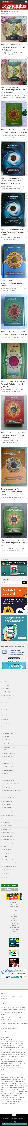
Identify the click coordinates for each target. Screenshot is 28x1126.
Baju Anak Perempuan (9, 863)
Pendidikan (5, 829)
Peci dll (5, 873)
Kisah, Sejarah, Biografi (9, 783)
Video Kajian (7, 804)
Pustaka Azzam (5, 1099)
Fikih (25, 1085)
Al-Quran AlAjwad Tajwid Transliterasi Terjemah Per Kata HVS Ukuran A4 (13, 47)
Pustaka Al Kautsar (7, 1097)
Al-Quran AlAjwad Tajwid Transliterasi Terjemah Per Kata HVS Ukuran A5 (13, 89)
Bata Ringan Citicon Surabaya (9, 1032)
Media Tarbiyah (15, 1091)
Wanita (8, 1103)
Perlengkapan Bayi (7, 836)
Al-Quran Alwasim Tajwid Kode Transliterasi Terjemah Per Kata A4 (13, 542)
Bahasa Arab (7, 756)
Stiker (3, 877)
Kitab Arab (4, 723)
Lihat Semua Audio (7, 733)
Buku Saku (17, 1083)
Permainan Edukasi (7, 843)
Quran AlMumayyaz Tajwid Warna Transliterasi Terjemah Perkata (12, 491)
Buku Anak (6, 760)
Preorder (4, 853)
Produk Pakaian (6, 857)
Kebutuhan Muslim (7, 712)
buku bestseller (6, 688)
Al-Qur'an (14, 1077)
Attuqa (23, 1079)
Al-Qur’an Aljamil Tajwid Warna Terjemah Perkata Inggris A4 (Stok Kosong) (13, 384)
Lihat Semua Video (7, 801)
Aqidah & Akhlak (8, 753)
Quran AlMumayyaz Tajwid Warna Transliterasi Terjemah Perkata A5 (12, 283)
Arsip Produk (13, 1028)
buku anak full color (7, 1083)
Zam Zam (12, 1103)
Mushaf (20, 1091)
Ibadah (13, 1087)
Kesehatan (5, 719)
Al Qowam (19, 1077)
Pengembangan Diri (7, 832)
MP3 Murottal (7, 739)
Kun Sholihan (6, 1091)
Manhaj (5, 787)
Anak (24, 1077)
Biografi (11, 1081)
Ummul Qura (3, 1103)
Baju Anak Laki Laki (8, 859)
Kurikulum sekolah (6, 730)
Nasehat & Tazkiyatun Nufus (10, 790)
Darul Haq (4, 1085)
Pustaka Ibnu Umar (15, 1099)
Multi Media (5, 822)
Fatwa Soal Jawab (6, 695)
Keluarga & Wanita (8, 777)
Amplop (4, 678)
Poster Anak (7, 849)
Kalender (4, 709)
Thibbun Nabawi (7, 797)
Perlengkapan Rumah (7, 839)
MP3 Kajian (6, 736)
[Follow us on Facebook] (15, 1122)
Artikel (4, 681)
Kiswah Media (20, 1089)
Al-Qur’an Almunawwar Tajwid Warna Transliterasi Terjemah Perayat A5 (12, 232)
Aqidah (4, 1079)
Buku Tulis (5, 692)
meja (3, 818)
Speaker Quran (7, 743)
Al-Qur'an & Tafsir (8, 749)
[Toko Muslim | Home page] (9, 2)
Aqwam (9, 1079)
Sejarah (20, 1101)
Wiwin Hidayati (6, 1017)
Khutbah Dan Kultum (9, 780)
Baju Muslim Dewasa (9, 866)
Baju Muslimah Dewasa (9, 869)
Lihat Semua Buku (6, 747)
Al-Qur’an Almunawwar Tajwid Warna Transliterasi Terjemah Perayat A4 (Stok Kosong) (12, 180)
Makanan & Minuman (7, 815)
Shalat (24, 1101)
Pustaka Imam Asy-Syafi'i (9, 1101)
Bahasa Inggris (6, 685)
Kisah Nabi (8, 1089)
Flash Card (5, 698)
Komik (4, 726)
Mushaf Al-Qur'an (6, 825)
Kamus (5, 773)
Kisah (3, 1090)
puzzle (5, 715)
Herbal (4, 702)
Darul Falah (24, 1083)
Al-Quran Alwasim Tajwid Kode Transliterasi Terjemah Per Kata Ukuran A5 (13, 435)
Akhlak (10, 1077)
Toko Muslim (5, 996)
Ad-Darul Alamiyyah (4, 1077)
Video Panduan (7, 811)
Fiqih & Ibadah (7, 766)
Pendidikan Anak (8, 794)
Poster (4, 846)
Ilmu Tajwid (5, 705)
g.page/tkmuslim (5, 1069)
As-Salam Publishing (16, 1079)
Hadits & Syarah (8, 770)
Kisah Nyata (14, 1089)
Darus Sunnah (13, 1085)
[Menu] (26, 2)
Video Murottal (7, 807)
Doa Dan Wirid (7, 763)
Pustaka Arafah (19, 1097)
